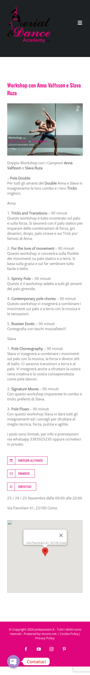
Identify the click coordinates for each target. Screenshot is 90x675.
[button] (45, 552)
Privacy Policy (45, 638)
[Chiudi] (61, 535)
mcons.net (49, 634)
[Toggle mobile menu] (80, 22)
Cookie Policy (69, 634)
